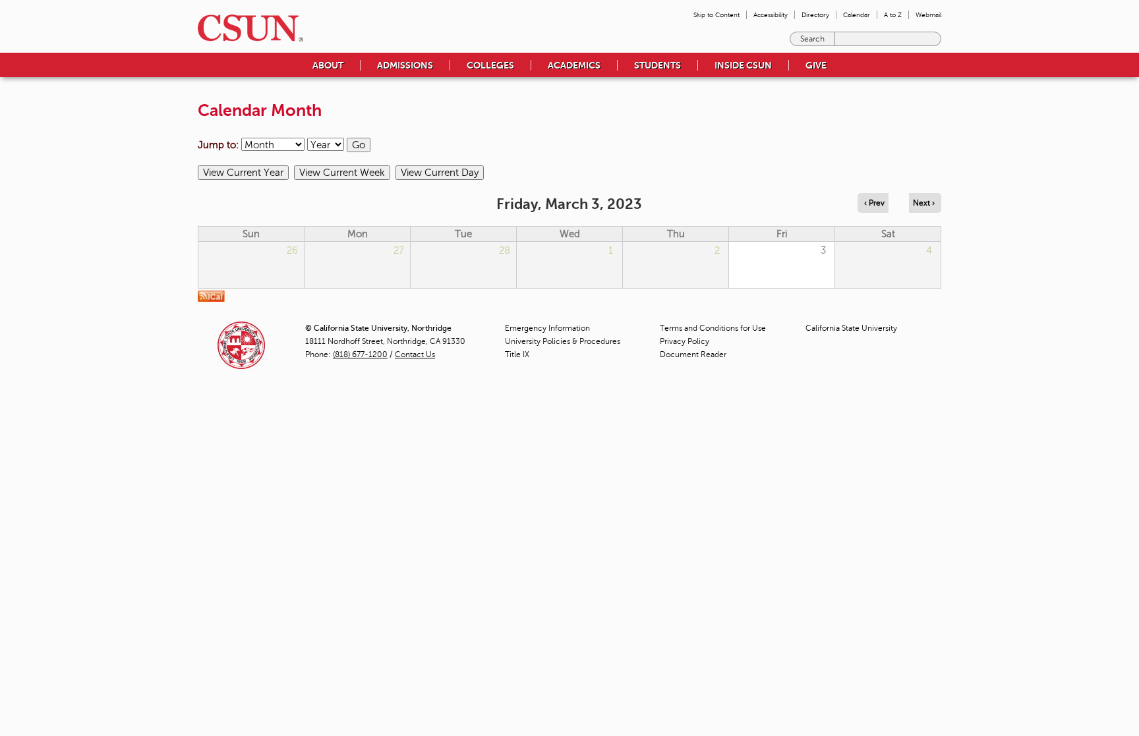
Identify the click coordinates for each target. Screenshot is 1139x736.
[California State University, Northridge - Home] (246, 28)
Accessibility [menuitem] (770, 14)
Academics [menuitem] (574, 65)
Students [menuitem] (657, 65)
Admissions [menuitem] (405, 65)
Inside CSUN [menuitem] (743, 65)
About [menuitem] (327, 65)
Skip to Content (716, 14)
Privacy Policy (684, 341)
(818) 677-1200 (360, 354)
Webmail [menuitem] (928, 14)
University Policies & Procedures (562, 341)
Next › (924, 203)
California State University (851, 328)
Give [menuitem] (816, 65)
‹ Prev (874, 203)
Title (517, 354)
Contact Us (415, 354)
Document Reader (693, 354)
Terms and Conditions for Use (713, 328)
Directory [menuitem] (815, 14)
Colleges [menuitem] (490, 65)
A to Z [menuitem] (893, 14)
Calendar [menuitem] (856, 14)
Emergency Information (547, 328)
